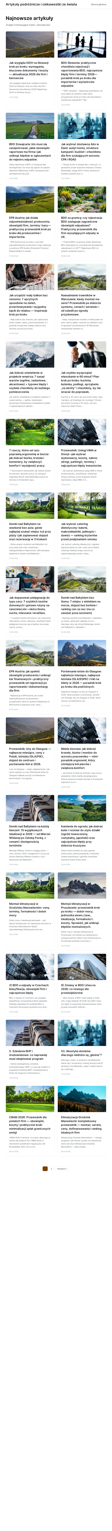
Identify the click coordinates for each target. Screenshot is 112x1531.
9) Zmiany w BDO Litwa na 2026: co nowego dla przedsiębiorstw (78, 989)
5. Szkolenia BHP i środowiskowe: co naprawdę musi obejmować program (28, 1055)
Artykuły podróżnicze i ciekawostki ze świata (41, 4)
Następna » (62, 1169)
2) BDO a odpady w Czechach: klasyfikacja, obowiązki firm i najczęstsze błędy (29, 989)
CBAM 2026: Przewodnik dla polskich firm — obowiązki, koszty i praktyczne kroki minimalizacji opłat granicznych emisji (29, 1125)
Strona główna (98, 4)
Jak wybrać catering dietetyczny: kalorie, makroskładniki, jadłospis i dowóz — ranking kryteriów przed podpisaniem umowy (79, 531)
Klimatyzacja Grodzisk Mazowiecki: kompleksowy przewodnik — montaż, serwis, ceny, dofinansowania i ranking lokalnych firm (81, 1125)
